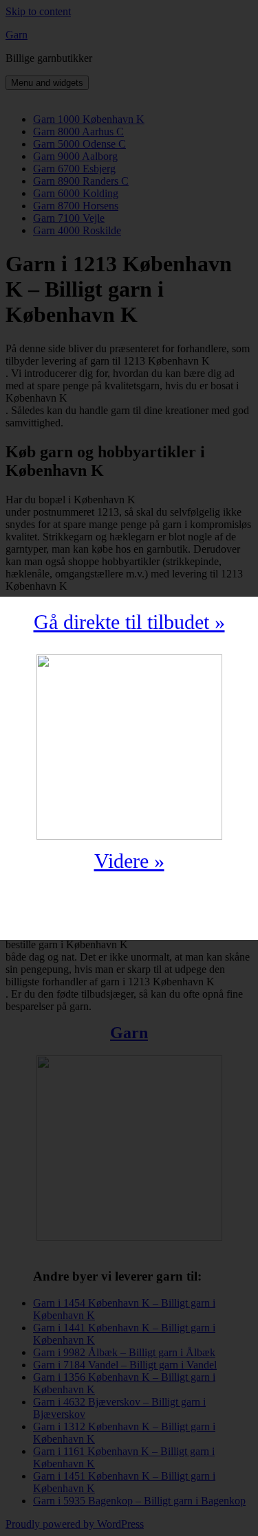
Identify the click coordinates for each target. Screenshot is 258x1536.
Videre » (129, 860)
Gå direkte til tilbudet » (129, 621)
